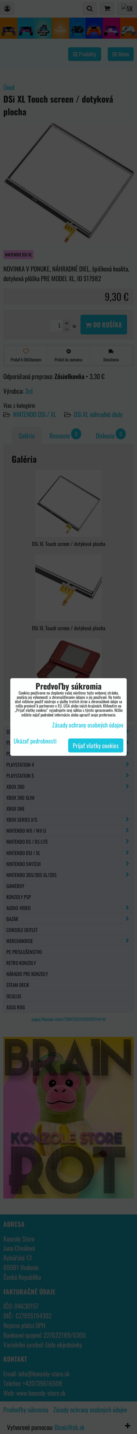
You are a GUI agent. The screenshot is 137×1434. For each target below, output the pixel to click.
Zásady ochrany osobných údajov (87, 724)
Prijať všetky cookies (96, 745)
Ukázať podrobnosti (35, 741)
